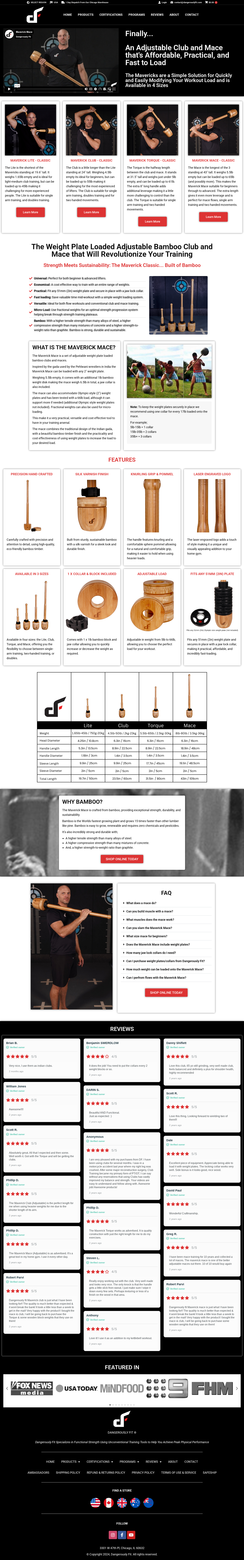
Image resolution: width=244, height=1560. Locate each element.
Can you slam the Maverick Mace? (149, 928)
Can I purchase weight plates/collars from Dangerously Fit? (165, 961)
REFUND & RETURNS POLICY (106, 1472)
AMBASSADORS (38, 1472)
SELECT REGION (38, 2)
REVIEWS (152, 1461)
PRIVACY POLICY (143, 1472)
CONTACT (191, 1461)
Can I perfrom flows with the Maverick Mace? (156, 977)
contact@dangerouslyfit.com (188, 2)
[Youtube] (131, 1535)
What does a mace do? (141, 903)
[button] (166, 903)
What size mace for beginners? (146, 936)
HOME (50, 1461)
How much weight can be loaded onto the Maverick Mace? (165, 969)
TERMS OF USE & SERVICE (178, 1472)
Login (164, 2)
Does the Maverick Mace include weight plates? (158, 944)
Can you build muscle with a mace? (149, 911)
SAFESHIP (210, 1472)
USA (56, 2)
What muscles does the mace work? (150, 919)
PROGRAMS (128, 1461)
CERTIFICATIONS (98, 1461)
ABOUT (173, 1461)
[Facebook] (122, 1535)
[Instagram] (113, 1535)
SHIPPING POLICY (68, 1472)
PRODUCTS (69, 1461)
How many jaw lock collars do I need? (151, 952)
